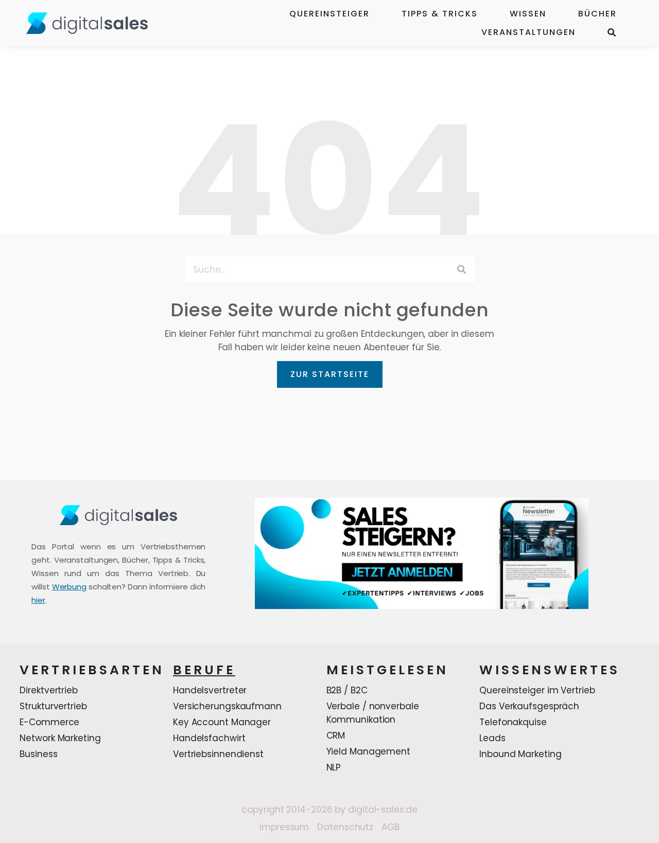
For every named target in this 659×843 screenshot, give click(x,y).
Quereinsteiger (329, 14)
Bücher (597, 14)
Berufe (204, 670)
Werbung (69, 586)
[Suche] (462, 269)
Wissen (528, 14)
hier (38, 600)
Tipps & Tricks (440, 14)
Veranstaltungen (528, 32)
